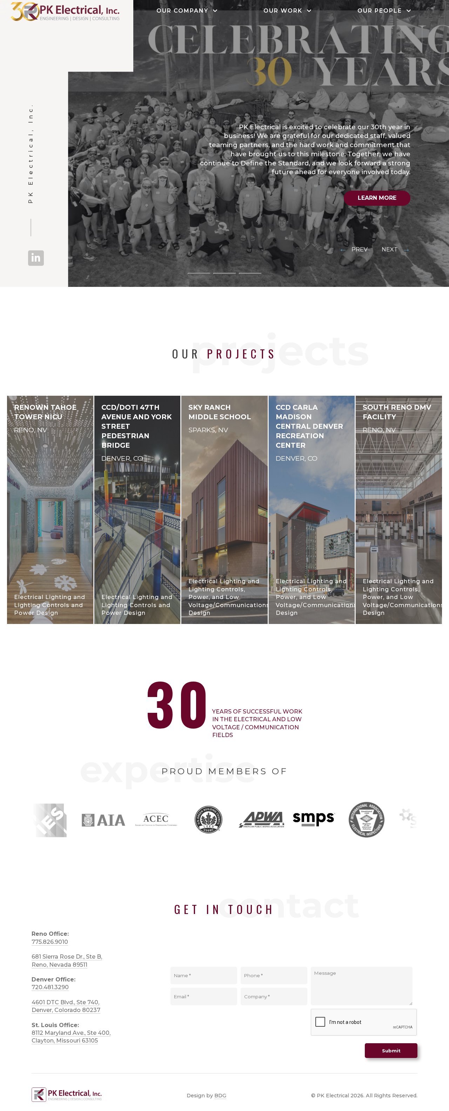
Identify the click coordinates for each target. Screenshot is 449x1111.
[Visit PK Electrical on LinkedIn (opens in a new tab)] (36, 258)
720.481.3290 (50, 987)
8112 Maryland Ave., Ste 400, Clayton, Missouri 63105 (71, 1037)
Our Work (285, 10)
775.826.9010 (50, 942)
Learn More (377, 198)
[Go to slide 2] (224, 273)
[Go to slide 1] (199, 273)
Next (396, 249)
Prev (353, 249)
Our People (381, 10)
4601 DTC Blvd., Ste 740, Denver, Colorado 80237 (66, 1006)
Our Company (184, 10)
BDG (220, 1095)
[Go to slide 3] (250, 273)
